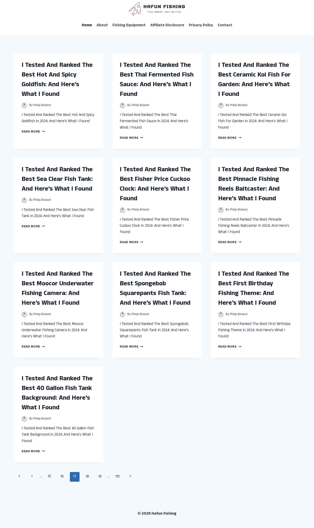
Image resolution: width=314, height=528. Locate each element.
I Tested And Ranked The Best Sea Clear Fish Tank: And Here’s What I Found (57, 180)
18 (87, 477)
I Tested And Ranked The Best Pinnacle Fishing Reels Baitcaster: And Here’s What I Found (253, 184)
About (102, 25)
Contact (225, 25)
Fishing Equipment (129, 25)
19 (100, 477)
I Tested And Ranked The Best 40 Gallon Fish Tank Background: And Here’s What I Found (57, 393)
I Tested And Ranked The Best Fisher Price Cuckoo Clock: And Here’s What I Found (155, 184)
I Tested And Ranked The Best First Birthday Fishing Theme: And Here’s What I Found (253, 289)
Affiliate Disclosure (167, 25)
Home (87, 25)
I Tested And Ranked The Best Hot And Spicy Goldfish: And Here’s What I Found (57, 80)
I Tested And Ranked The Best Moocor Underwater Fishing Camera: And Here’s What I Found (58, 289)
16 (62, 477)
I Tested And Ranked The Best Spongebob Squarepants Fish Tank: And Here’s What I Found (155, 289)
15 (49, 477)
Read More (33, 132)
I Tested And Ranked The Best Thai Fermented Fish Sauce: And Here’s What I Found (157, 80)
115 (117, 477)
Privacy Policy (201, 25)
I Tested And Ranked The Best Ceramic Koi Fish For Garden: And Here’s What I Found (254, 80)
